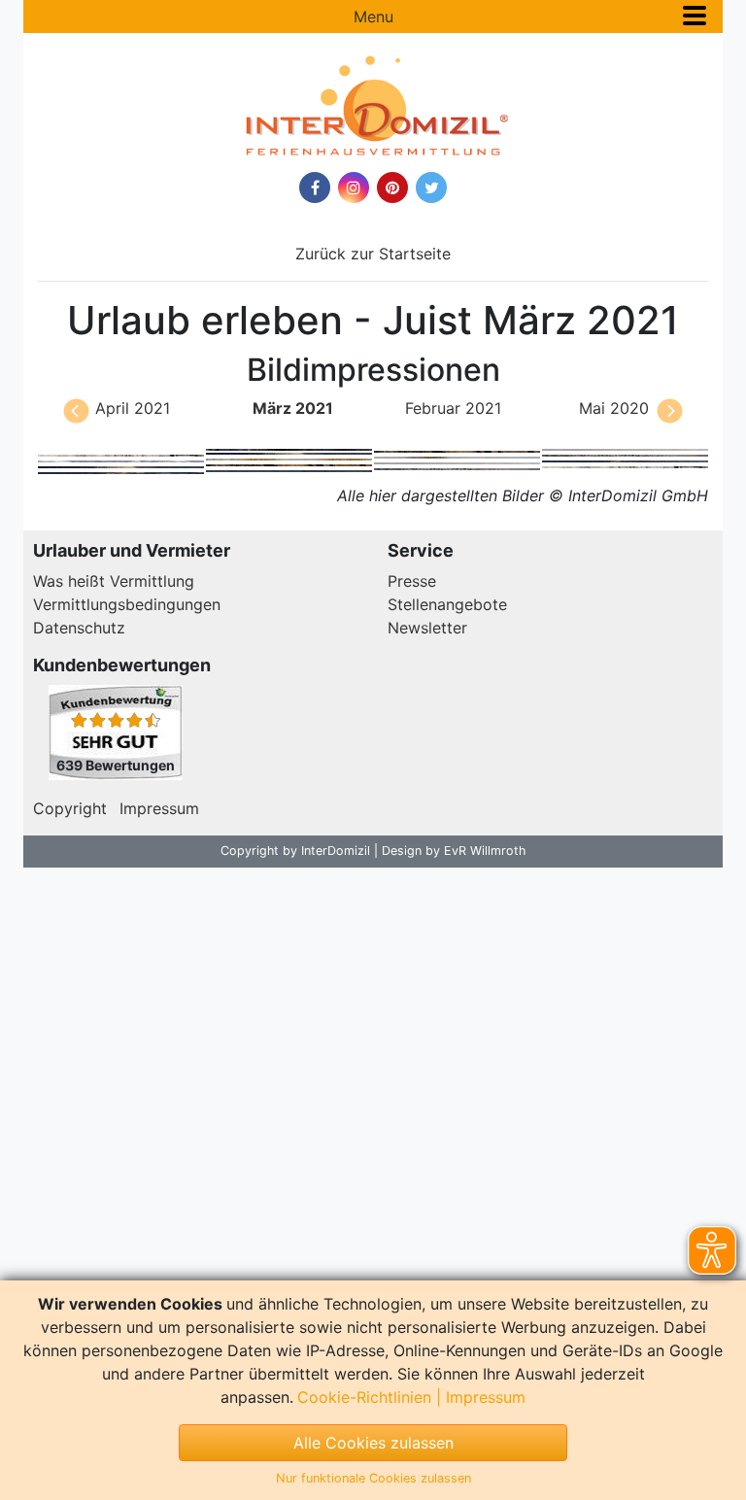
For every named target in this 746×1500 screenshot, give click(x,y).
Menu (373, 16)
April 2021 (132, 408)
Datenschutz (79, 627)
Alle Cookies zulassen (373, 1442)
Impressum (159, 808)
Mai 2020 (614, 408)
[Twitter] (431, 187)
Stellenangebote (447, 604)
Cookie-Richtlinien (364, 1397)
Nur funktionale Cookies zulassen (373, 1478)
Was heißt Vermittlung (113, 581)
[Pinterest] (392, 187)
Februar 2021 (453, 408)
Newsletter (427, 627)
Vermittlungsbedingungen (126, 604)
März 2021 (293, 408)
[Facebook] (314, 187)
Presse (412, 581)
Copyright (70, 808)
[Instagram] (353, 187)
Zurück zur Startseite (373, 253)
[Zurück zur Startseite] (373, 106)
